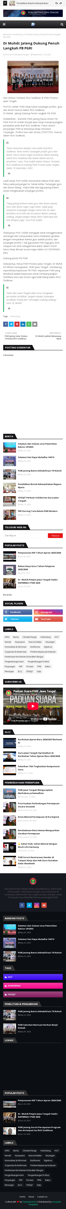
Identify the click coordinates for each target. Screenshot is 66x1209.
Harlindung (18, 34)
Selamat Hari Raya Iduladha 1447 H (36, 457)
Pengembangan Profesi (38, 661)
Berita (16, 637)
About (31, 1196)
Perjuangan (10, 666)
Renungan (9, 671)
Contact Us (42, 1196)
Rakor (47, 666)
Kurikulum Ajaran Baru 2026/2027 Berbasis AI (40, 741)
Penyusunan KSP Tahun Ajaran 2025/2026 (39, 552)
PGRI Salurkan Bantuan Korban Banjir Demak (38, 1026)
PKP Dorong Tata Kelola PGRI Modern (38, 511)
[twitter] (17, 619)
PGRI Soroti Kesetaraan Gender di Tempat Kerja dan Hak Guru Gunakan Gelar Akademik (38, 860)
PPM (39, 666)
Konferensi (35, 647)
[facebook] (17, 612)
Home (22, 1196)
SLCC (20, 671)
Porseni (29, 666)
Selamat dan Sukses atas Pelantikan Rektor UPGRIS (37, 445)
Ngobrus (48, 647)
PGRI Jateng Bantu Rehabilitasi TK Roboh (40, 470)
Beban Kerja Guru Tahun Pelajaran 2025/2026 (36, 568)
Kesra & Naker (35, 642)
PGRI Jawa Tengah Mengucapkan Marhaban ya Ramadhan (35, 792)
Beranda (7, 34)
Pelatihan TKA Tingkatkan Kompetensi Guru (39, 768)
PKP (20, 666)
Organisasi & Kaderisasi (15, 651)
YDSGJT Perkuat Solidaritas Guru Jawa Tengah (38, 499)
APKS (7, 637)
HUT (57, 637)
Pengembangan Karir (14, 661)
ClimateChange (30, 637)
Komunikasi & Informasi (15, 647)
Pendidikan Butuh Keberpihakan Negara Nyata (39, 486)
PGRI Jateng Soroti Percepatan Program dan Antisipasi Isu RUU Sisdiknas (39, 1129)
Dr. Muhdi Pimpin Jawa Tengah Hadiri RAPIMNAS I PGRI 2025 (38, 581)
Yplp (39, 671)
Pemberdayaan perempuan (43, 651)
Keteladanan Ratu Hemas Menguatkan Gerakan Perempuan (38, 832)
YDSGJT (29, 671)
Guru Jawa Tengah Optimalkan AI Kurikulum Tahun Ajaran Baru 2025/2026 (39, 754)
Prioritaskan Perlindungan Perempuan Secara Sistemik (38, 805)
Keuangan (50, 642)
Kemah (8, 642)
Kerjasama (20, 642)
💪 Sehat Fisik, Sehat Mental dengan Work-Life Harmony (37, 845)
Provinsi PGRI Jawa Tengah (17, 54)
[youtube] (48, 619)
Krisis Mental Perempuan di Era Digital (38, 816)
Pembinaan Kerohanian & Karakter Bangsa (24, 656)
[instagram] (48, 612)
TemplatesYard (29, 1201)
